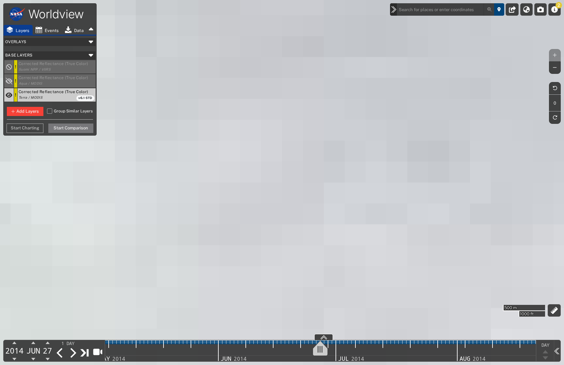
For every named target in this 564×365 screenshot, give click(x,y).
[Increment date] (72, 352)
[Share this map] (512, 9)
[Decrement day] (47, 359)
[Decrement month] (33, 359)
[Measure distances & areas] (554, 310)
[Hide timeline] (557, 350)
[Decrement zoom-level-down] (545, 358)
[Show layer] (9, 81)
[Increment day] (47, 343)
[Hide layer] (9, 95)
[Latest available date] (84, 352)
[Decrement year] (14, 359)
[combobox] (445, 9)
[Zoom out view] (555, 67)
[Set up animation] (97, 351)
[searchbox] (445, 9)
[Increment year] (14, 343)
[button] (57, 67)
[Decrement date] (59, 352)
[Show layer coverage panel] (323, 337)
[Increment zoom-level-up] (545, 351)
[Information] (554, 9)
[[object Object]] (9, 67)
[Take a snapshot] (540, 9)
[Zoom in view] (555, 55)
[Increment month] (33, 343)
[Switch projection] (526, 9)
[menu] (71, 343)
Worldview (56, 14)
